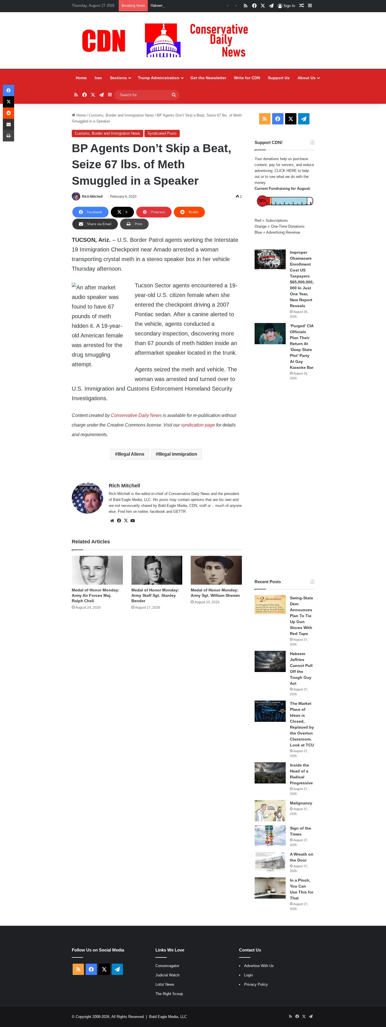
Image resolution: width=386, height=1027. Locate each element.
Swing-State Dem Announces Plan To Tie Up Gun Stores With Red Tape (301, 616)
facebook (157, 511)
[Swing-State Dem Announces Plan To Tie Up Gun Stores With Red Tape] (270, 604)
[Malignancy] (270, 810)
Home (81, 78)
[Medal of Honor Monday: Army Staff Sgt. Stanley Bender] (157, 570)
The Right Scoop (169, 994)
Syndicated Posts (162, 133)
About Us (307, 78)
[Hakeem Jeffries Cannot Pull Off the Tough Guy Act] (270, 661)
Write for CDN (247, 78)
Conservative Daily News (136, 415)
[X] (125, 520)
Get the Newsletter (208, 78)
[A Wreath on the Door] (270, 862)
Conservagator (167, 966)
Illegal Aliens (131, 454)
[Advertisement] (284, 480)
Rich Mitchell (92, 197)
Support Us (279, 78)
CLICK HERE (286, 171)
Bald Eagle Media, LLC (168, 1017)
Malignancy (301, 803)
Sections (118, 78)
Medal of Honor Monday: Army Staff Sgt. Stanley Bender (155, 595)
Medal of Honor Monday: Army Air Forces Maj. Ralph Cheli (96, 595)
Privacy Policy (256, 984)
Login (248, 975)
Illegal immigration (177, 454)
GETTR (179, 511)
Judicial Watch (167, 975)
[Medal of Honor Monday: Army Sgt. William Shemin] (216, 570)
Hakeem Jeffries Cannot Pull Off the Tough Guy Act (193, 5)
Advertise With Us (259, 966)
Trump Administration (158, 78)
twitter (143, 511)
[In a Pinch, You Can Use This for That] (270, 888)
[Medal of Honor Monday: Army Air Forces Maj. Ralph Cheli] (97, 570)
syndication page (198, 425)
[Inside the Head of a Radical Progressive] (270, 772)
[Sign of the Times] (270, 836)
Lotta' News (164, 984)
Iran (98, 78)
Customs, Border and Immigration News (121, 115)
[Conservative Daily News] (168, 40)
